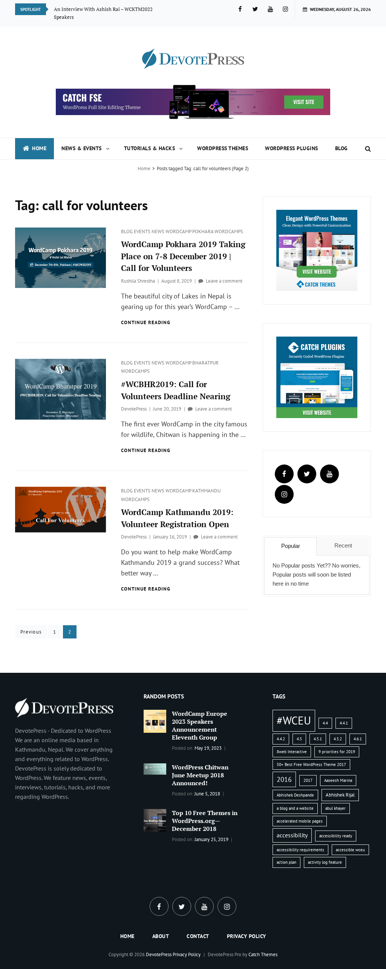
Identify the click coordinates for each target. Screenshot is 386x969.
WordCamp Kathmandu (193, 491)
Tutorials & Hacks (149, 148)
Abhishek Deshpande (295, 795)
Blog (341, 148)
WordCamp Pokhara (189, 231)
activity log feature (325, 862)
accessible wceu (350, 849)
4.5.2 (338, 738)
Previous (30, 632)
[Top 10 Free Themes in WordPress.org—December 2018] (155, 819)
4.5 (299, 738)
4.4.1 (344, 723)
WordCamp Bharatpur (192, 363)
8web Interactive (292, 751)
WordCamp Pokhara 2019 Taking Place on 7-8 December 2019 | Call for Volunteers (183, 256)
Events (143, 231)
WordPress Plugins (291, 148)
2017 (307, 780)
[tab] (290, 546)
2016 (284, 779)
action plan (286, 862)
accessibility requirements (300, 849)
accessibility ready (335, 835)
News (158, 231)
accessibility (292, 835)
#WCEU (294, 720)
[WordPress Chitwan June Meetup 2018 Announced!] (155, 768)
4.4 (325, 723)
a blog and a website (295, 808)
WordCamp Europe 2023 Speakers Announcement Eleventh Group (199, 725)
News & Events (81, 148)
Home (39, 148)
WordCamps (228, 231)
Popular (290, 546)
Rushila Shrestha (138, 281)
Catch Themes (262, 954)
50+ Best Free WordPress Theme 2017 (311, 764)
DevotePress (134, 409)
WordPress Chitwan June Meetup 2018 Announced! (200, 775)
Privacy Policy (246, 936)
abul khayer (335, 808)
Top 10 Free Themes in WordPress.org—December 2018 (204, 821)
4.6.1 (358, 738)
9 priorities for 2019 (337, 751)
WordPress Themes (222, 148)
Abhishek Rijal (340, 795)
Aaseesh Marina (338, 780)
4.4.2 (281, 738)
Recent (343, 545)
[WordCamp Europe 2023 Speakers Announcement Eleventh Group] (155, 720)
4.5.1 (318, 738)
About (160, 936)
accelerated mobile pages (300, 821)
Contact (198, 936)
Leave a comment (224, 281)
